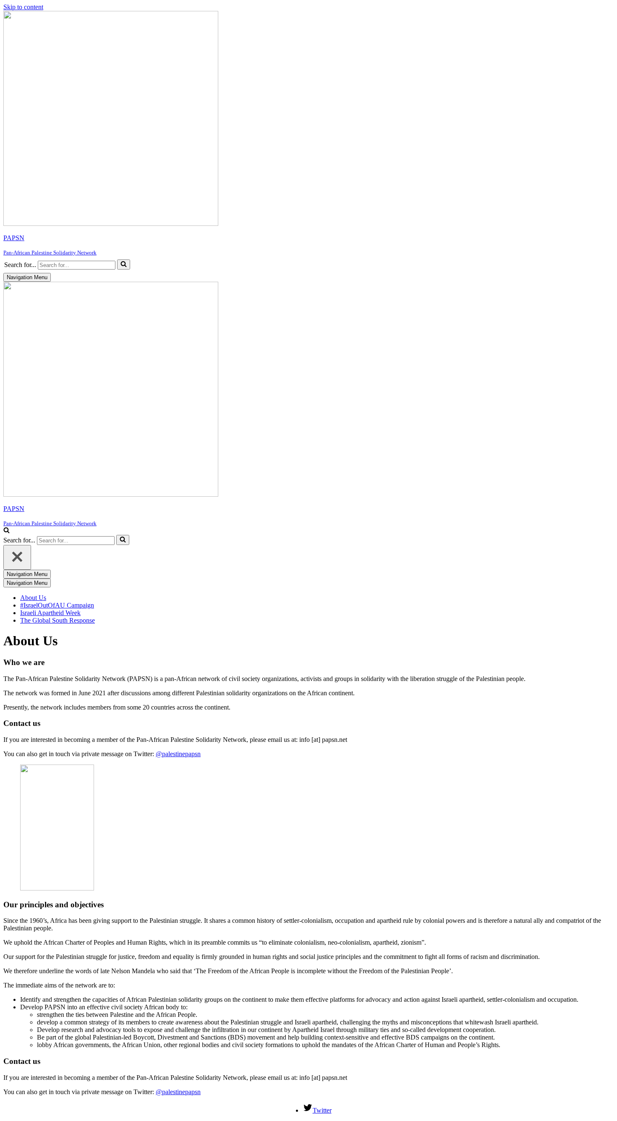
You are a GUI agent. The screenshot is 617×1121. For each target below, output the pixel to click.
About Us (33, 597)
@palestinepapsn (178, 753)
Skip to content (23, 6)
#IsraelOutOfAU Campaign (57, 605)
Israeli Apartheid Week (50, 612)
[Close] (17, 557)
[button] (123, 264)
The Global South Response (57, 620)
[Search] (123, 264)
